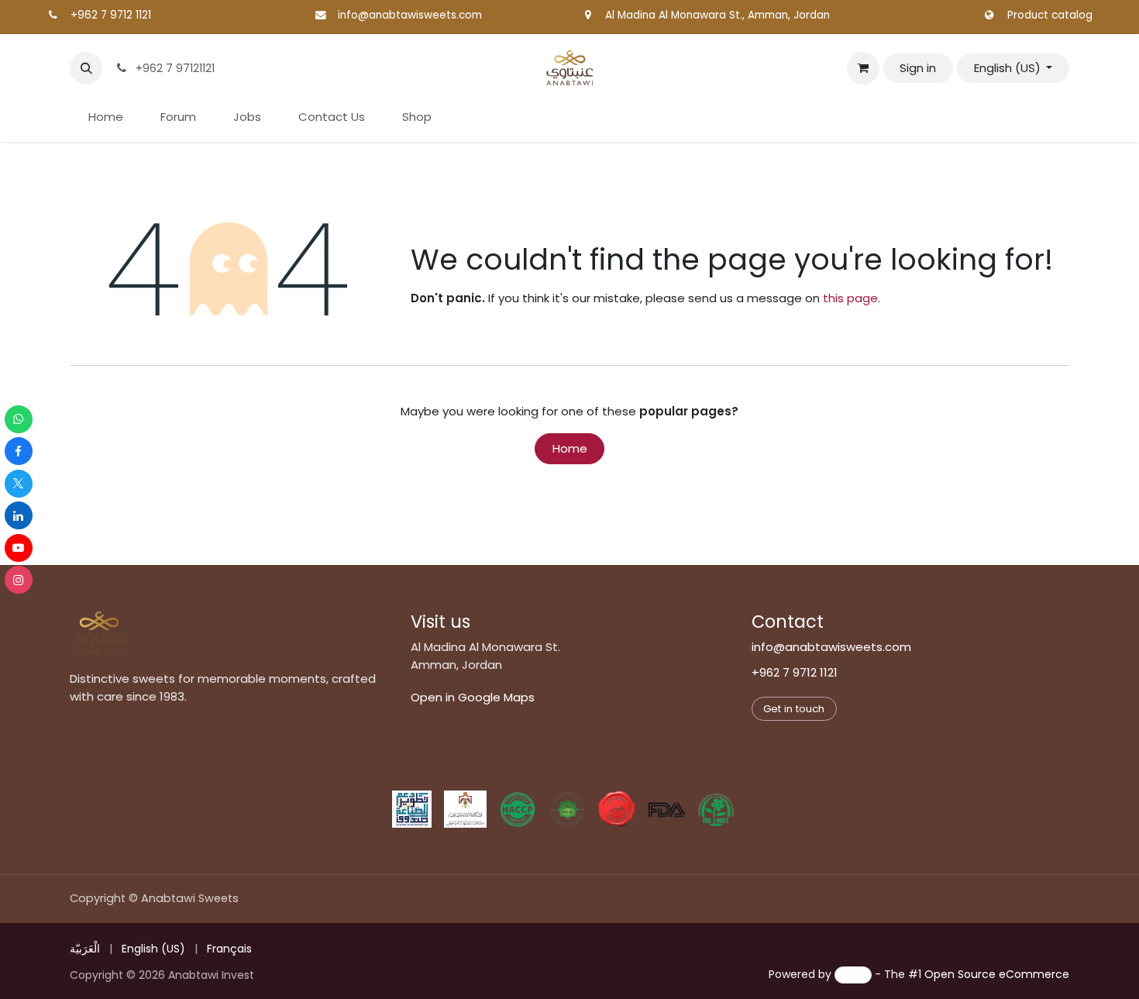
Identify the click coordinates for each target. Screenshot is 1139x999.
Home (569, 448)
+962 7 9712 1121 (111, 15)
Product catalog (1050, 15)
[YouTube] (19, 548)
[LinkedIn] (19, 515)
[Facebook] (19, 451)
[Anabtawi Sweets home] (99, 633)
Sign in (918, 68)
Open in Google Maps (473, 697)
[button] (86, 68)
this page (850, 298)
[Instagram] (19, 580)
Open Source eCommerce (996, 974)
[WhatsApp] (19, 419)
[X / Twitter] (19, 484)
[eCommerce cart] (863, 68)
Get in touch (793, 708)
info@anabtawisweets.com (410, 15)
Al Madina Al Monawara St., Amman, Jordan (717, 15)
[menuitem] (106, 117)
